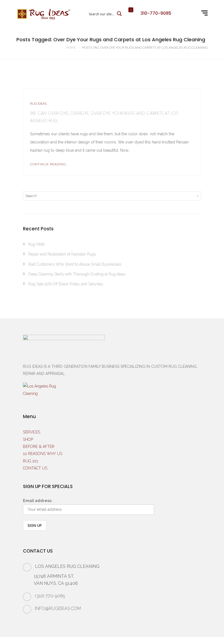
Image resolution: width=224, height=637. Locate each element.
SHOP (28, 439)
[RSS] (191, 13)
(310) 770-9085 (50, 595)
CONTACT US (35, 468)
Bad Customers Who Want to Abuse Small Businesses (74, 264)
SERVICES (31, 432)
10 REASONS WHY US (42, 453)
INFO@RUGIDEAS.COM (58, 608)
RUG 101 (30, 461)
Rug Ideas (38, 103)
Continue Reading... (49, 164)
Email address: (37, 500)
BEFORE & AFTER (38, 446)
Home (71, 47)
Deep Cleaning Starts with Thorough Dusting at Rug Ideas (76, 274)
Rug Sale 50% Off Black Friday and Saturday (65, 284)
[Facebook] (177, 13)
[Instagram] (184, 13)
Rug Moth (36, 244)
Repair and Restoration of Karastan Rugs (62, 254)
